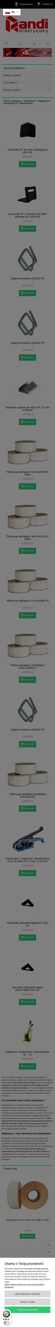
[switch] (6, 1322)
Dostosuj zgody (27, 1302)
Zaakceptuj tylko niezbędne (27, 1294)
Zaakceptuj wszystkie (27, 1309)
